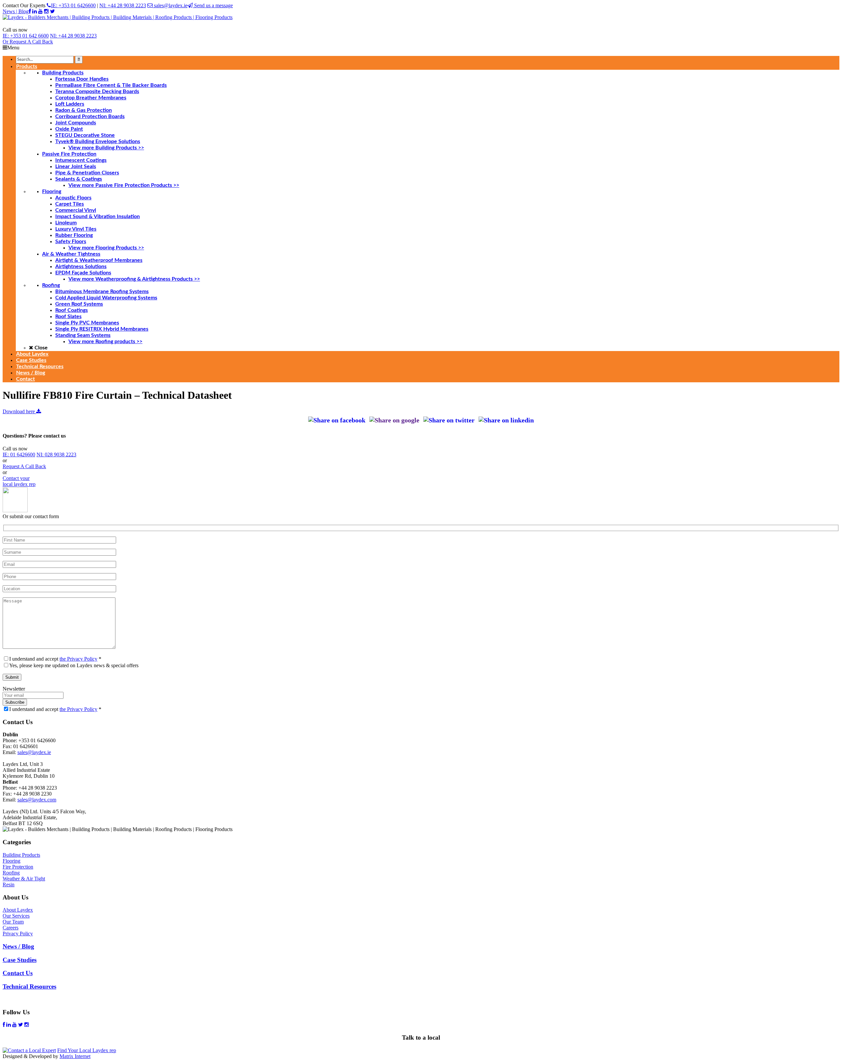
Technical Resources (29, 986)
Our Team (13, 921)
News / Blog (18, 946)
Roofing (11, 872)
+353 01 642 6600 (26, 35)
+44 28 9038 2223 (73, 35)
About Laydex (18, 910)
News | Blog (16, 11)
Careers (10, 927)
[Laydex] (118, 17)
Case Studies (20, 959)
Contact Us (18, 973)
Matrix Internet (75, 1056)
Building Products (21, 855)
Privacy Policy (18, 933)
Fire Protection (18, 867)
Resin (8, 884)
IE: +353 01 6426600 (73, 5)
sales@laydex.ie (170, 5)
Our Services (16, 916)
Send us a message (213, 5)
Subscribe (14, 702)
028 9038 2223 (56, 454)
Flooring (11, 861)
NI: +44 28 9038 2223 (122, 5)
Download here (19, 411)
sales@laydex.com (36, 799)
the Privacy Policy (78, 659)
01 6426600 (19, 454)
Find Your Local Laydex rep (86, 1050)
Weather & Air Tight (24, 878)
